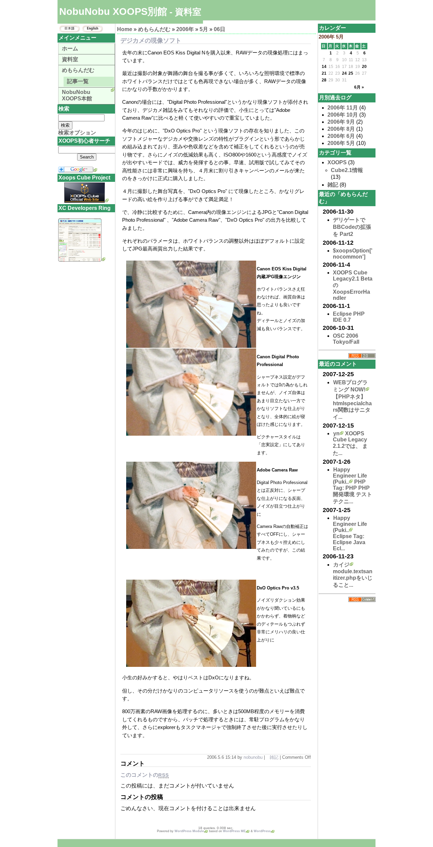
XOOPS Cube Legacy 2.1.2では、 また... (350, 443)
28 (324, 80)
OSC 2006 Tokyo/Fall (346, 339)
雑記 (274, 757)
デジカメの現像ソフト (150, 40)
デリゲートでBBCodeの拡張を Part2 (352, 227)
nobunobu (253, 757)
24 (344, 73)
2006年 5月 (341, 143)
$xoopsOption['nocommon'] (352, 254)
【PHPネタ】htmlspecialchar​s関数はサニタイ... (352, 407)
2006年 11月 (342, 108)
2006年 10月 (342, 115)
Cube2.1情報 (347, 170)
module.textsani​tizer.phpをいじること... (352, 578)
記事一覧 (78, 81)
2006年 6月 (341, 136)
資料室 (70, 59)
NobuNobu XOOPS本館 (77, 95)
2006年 (185, 29)
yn (336, 433)
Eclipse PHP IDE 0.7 (349, 317)
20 (364, 66)
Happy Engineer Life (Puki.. (350, 476)
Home (124, 29)
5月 (204, 29)
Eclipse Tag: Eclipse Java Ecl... (349, 542)
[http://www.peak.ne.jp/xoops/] (82, 260)
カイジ (341, 564)
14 (324, 66)
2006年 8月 (341, 129)
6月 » (359, 87)
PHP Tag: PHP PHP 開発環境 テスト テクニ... (352, 491)
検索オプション (77, 133)
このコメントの (144, 775)
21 (324, 73)
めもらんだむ (154, 29)
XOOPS (337, 162)
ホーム (70, 48)
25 (350, 73)
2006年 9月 (341, 122)
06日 (219, 29)
